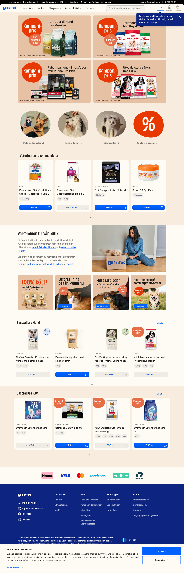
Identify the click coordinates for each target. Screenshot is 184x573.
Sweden (132, 540)
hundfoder (35, 264)
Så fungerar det (114, 499)
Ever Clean (21, 424)
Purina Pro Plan (101, 186)
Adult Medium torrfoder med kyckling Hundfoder (149, 358)
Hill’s (21, 186)
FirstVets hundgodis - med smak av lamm (69, 358)
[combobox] (125, 8)
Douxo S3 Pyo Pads (142, 190)
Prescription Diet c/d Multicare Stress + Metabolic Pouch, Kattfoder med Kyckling (35, 192)
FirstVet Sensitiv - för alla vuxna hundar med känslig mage (32, 358)
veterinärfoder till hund (44, 247)
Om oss (58, 499)
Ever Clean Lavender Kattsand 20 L (150, 429)
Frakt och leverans (89, 499)
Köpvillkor (85, 510)
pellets (70, 264)
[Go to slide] (91, 217)
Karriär (58, 510)
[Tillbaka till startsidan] (9, 8)
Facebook (26, 513)
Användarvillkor (140, 505)
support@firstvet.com (150, 2)
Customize (160, 560)
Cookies (137, 510)
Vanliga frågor (113, 505)
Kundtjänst (112, 510)
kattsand (47, 264)
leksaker (57, 264)
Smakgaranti (86, 515)
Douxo (135, 186)
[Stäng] (180, 17)
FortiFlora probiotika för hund (110, 190)
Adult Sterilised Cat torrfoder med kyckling (110, 429)
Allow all (161, 551)
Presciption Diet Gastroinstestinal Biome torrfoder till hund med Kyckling (69, 192)
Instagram (26, 519)
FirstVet (19, 353)
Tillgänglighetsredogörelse (145, 515)
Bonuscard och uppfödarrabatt (88, 522)
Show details (13, 568)
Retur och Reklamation (91, 505)
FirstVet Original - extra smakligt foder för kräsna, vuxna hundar (111, 358)
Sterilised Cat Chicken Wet (69, 428)
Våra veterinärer (62, 505)
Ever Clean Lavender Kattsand (32, 428)
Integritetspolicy (141, 499)
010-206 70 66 (29, 503)
